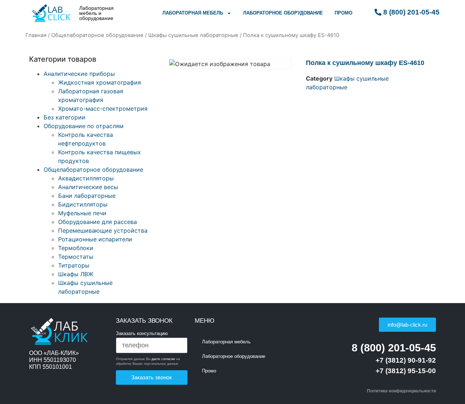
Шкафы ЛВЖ (75, 274)
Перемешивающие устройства (102, 230)
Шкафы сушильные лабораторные (193, 35)
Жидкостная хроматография (99, 82)
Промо (343, 13)
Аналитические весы (88, 187)
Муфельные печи (82, 213)
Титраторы (73, 265)
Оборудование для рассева (97, 221)
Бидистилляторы (83, 204)
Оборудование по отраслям (84, 126)
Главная (35, 35)
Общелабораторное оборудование (97, 35)
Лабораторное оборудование (283, 13)
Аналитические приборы (79, 73)
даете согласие (163, 359)
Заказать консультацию (142, 333)
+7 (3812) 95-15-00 (406, 371)
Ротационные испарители (95, 239)
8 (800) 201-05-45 (394, 348)
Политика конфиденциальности (401, 390)
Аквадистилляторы (86, 178)
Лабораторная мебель (192, 13)
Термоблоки (75, 248)
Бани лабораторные (87, 195)
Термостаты (75, 256)
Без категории (64, 117)
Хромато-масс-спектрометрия (102, 108)
